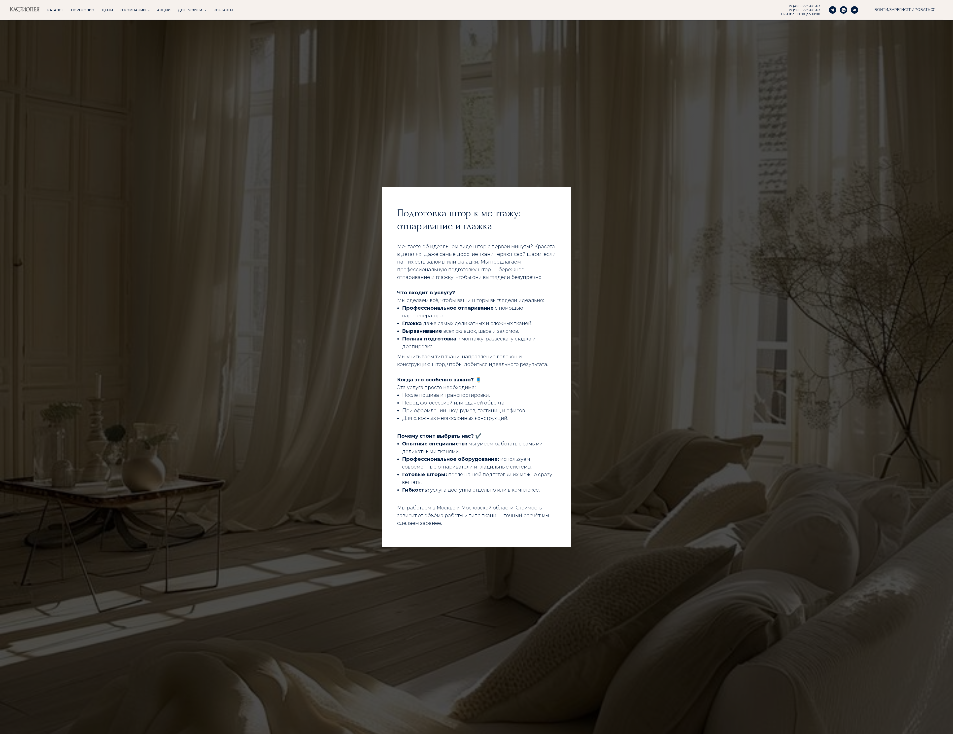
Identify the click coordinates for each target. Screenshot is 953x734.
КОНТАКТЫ (223, 10)
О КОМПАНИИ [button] (133, 10)
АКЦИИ (163, 10)
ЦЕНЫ (107, 10)
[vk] (854, 10)
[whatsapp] (843, 10)
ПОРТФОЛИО (82, 10)
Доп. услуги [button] (190, 10)
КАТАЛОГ (55, 10)
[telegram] (832, 10)
